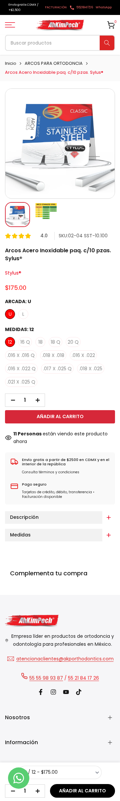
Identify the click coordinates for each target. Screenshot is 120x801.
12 (10, 342)
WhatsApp (104, 7)
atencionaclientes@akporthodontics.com (65, 658)
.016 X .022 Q (21, 368)
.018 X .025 (90, 368)
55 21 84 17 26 (83, 678)
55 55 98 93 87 (46, 678)
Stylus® (13, 273)
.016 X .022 (83, 355)
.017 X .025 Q (57, 368)
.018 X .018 (53, 355)
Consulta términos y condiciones (50, 472)
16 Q (25, 342)
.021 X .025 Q (21, 382)
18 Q (55, 342)
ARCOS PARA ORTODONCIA (54, 63)
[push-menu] (10, 25)
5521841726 (84, 7)
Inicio (10, 63)
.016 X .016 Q (21, 355)
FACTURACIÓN (56, 7)
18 (40, 342)
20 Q (73, 342)
